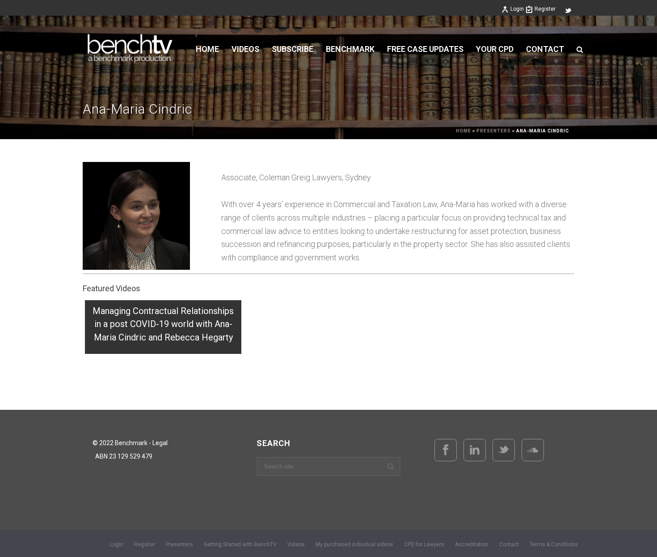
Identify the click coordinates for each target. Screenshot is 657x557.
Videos (296, 544)
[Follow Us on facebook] (445, 450)
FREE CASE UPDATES (425, 49)
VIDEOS (245, 49)
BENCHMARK (350, 49)
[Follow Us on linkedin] (474, 450)
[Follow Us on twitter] (504, 450)
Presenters (493, 130)
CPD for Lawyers (424, 544)
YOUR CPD (495, 49)
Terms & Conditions (554, 544)
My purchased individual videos (354, 544)
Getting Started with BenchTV (240, 544)
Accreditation (472, 544)
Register (545, 9)
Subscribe (292, 49)
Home (207, 49)
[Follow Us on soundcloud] (533, 450)
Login (517, 9)
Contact (545, 49)
